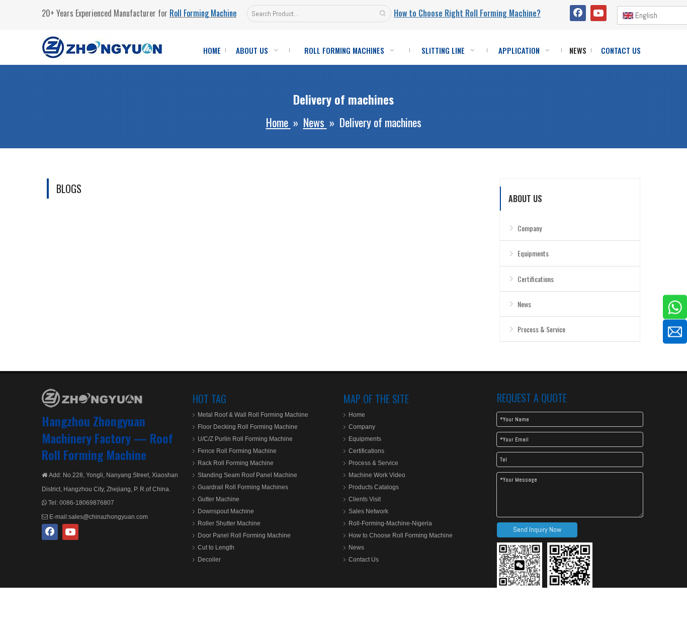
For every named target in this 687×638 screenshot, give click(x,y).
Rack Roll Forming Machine (236, 463)
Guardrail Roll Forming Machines (243, 487)
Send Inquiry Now (537, 529)
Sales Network (368, 511)
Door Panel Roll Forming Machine (244, 535)
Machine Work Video (377, 475)
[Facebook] (578, 13)
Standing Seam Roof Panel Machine (247, 475)
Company (530, 228)
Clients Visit (365, 499)
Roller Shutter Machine (229, 523)
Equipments (533, 253)
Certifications (536, 279)
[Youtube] (598, 13)
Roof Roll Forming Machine (107, 446)
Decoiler (209, 559)
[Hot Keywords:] (383, 14)
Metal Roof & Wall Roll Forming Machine (253, 414)
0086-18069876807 (86, 502)
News (524, 304)
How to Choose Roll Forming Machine (401, 535)
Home (357, 414)
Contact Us (364, 559)
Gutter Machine (218, 499)
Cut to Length (216, 547)
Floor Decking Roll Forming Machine (248, 426)
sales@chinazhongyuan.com (108, 516)
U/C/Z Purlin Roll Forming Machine (245, 438)
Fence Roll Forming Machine (237, 450)
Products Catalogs (374, 487)
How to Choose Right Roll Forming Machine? (467, 13)
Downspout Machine (226, 511)
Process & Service (541, 329)
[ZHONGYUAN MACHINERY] (92, 398)
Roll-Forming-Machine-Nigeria (390, 523)
